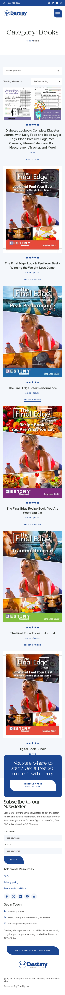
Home (28, 40)
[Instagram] (61, 3)
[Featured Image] (32, 103)
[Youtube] (57, 3)
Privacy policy (11, 882)
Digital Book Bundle (32, 749)
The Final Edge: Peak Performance (32, 388)
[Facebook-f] (45, 3)
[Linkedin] (53, 3)
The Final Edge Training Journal (32, 633)
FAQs (6, 876)
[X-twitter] (49, 3)
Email (7, 845)
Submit (14, 860)
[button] (11, 3)
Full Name (9, 832)
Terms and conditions (15, 888)
